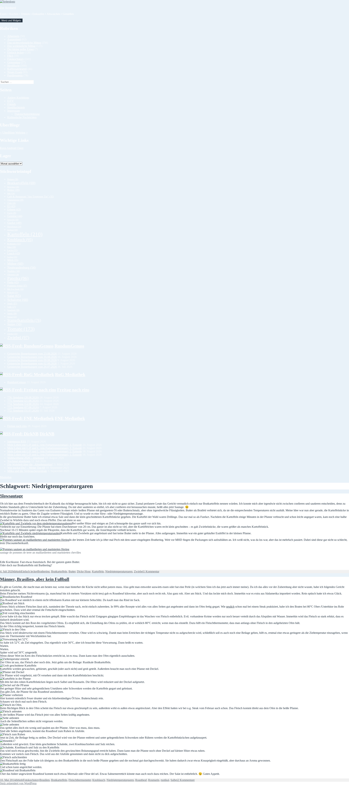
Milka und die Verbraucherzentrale (27, 471)
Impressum (13, 110)
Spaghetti (13, 310)
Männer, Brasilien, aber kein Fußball (34, 579)
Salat (14, 296)
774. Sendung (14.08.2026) (23, 404)
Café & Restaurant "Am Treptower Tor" (30, 196)
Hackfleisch (14, 227)
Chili (11, 203)
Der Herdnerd (8, 7)
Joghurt (12, 230)
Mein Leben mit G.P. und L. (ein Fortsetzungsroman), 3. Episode (44, 448)
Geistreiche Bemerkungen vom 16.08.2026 (32, 356)
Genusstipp (13, 62)
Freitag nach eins (73, 389)
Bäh (11, 194)
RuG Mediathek (70, 374)
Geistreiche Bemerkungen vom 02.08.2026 (32, 363)
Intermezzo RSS (16, 441)
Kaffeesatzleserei (17, 68)
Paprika (18, 278)
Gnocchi (13, 220)
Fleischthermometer (80, 780)
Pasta (13, 282)
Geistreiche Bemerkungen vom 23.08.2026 (32, 353)
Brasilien (44, 780)
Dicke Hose (84, 571)
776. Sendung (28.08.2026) (23, 397)
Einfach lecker (15, 52)
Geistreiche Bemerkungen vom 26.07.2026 (32, 366)
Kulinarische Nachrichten (22, 117)
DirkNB (47, 433)
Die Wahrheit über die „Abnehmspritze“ (30, 464)
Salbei (174, 780)
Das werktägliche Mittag (21, 45)
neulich (230, 606)
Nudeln (13, 271)
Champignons (15, 200)
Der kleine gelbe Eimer (20, 49)
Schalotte (17, 300)
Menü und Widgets (11, 20)
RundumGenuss (69, 346)
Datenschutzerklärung (27, 114)
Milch (12, 260)
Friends (11, 104)
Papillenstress (15, 75)
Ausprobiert (14, 39)
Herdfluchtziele (16, 107)
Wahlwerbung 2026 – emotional (25, 457)
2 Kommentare (186, 780)
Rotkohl (12, 292)
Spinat (12, 317)
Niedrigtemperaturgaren (119, 571)
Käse (11, 247)
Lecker (12, 257)
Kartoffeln (25, 234)
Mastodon (5, 477)
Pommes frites (17, 285)
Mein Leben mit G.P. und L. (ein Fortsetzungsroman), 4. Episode (44, 444)
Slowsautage (11, 495)
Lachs (12, 250)
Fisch (11, 213)
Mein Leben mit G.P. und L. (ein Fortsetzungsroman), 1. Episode (44, 454)
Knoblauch (20, 239)
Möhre (15, 263)
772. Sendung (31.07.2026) (23, 410)
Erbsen (14, 209)
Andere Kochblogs (18, 97)
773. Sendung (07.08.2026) (23, 407)
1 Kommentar (151, 571)
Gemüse (14, 216)
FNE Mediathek (70, 418)
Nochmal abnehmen (18, 461)
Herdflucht (13, 65)
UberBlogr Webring (13, 132)
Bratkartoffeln (21, 183)
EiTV (10, 100)
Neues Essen (14, 72)
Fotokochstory (15, 59)
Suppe (14, 324)
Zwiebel (18, 337)
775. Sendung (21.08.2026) (23, 400)
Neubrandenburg (21, 267)
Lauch (13, 253)
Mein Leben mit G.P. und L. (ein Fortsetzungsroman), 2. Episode (44, 451)
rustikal (165, 780)
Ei (11, 206)
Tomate (21, 329)
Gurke (14, 223)
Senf (12, 303)
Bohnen (12, 179)
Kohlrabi (14, 243)
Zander (12, 334)
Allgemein (13, 36)
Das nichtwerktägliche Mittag (24, 42)
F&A (10, 55)
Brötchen (13, 187)
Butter (13, 190)
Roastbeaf (141, 780)
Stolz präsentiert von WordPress (18, 783)
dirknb (17, 571)
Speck (12, 313)
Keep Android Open (11, 148)
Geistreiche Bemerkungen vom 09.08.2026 (32, 360)
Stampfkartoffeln (24, 320)
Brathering (43, 571)
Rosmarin (153, 780)
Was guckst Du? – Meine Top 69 (26, 467)
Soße (11, 307)
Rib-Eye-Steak (15, 289)
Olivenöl (13, 274)
